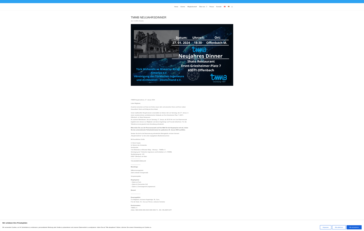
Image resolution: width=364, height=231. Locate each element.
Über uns (202, 6)
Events (183, 6)
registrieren (204, 129)
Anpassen (326, 227)
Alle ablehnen (339, 227)
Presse (211, 6)
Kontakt (218, 6)
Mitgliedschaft (192, 6)
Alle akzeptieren (354, 227)
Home (176, 6)
